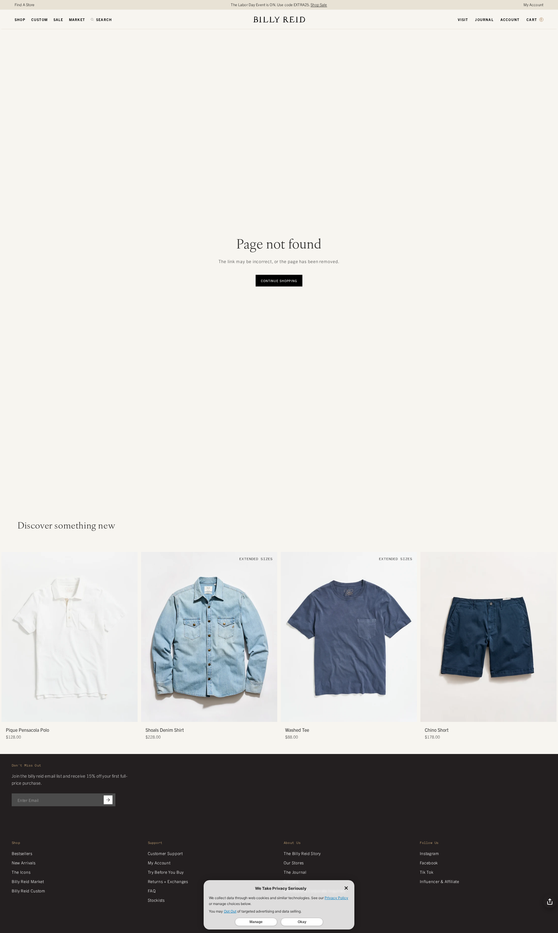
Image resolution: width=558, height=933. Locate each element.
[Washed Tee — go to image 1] (342, 715)
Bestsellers (22, 853)
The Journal (295, 872)
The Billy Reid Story (302, 853)
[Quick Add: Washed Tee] (288, 714)
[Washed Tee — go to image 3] (351, 715)
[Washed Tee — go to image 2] (346, 715)
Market (77, 19)
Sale (58, 19)
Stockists (156, 900)
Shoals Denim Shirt (164, 730)
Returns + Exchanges (168, 881)
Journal (484, 19)
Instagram (429, 853)
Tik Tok (427, 872)
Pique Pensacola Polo (27, 730)
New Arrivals (23, 862)
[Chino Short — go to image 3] (490, 715)
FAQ (152, 890)
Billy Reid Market (28, 881)
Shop (20, 19)
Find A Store (25, 4)
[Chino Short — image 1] (488, 637)
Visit (463, 19)
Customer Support (165, 853)
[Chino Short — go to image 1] (482, 715)
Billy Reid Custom (28, 890)
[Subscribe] (108, 799)
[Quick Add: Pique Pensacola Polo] (8, 714)
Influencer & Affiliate (439, 881)
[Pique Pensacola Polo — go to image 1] (63, 715)
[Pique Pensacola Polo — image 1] (69, 637)
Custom (39, 19)
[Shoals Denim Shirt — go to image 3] (207, 715)
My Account (533, 4)
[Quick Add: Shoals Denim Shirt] (148, 714)
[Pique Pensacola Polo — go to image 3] (71, 715)
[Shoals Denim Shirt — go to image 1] (198, 715)
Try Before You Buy (166, 872)
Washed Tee (297, 730)
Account (509, 19)
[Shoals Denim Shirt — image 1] (209, 637)
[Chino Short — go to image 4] (495, 715)
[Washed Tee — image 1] (349, 637)
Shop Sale (319, 4)
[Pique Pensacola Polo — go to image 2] (67, 715)
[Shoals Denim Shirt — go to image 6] (220, 715)
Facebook (429, 862)
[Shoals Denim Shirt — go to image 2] (202, 715)
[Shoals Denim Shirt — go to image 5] (215, 715)
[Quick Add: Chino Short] (427, 714)
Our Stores (294, 862)
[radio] (7, 620)
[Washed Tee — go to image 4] (355, 715)
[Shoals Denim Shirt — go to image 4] (211, 715)
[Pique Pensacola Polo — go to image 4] (76, 715)
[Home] (279, 19)
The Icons (21, 872)
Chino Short (436, 730)
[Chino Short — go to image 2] (486, 715)
